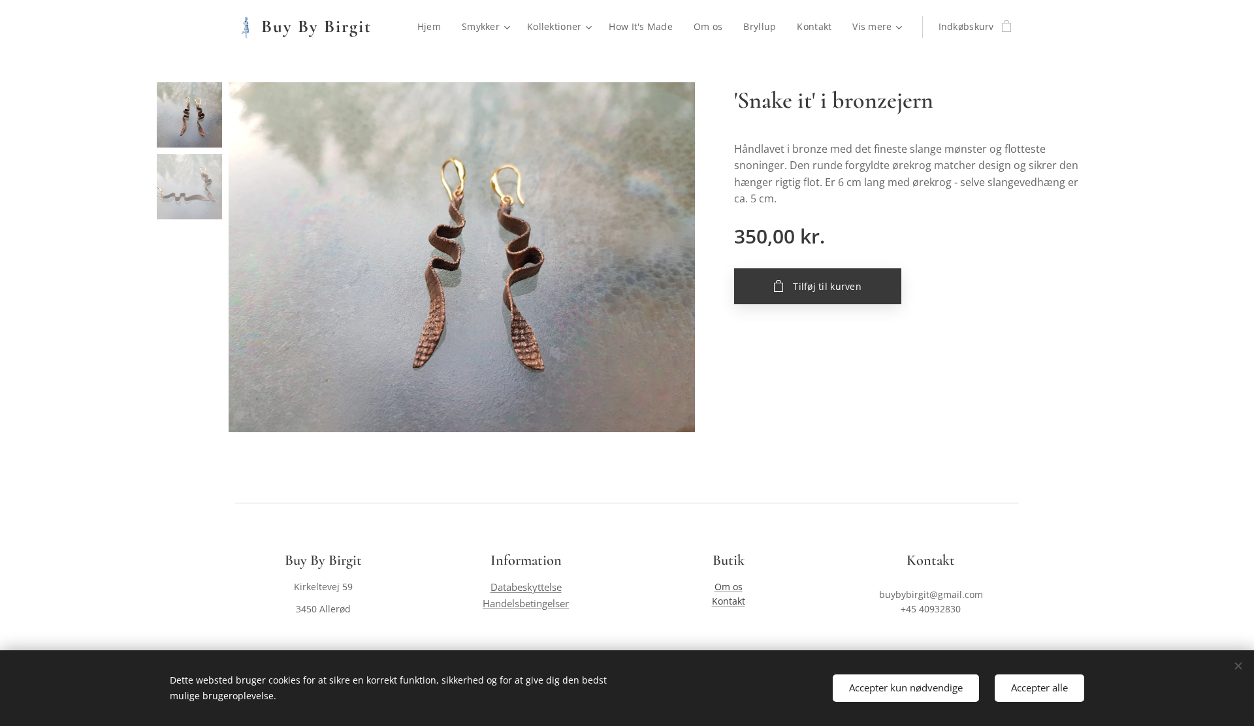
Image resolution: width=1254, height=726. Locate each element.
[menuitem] (432, 26)
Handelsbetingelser (526, 603)
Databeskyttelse (526, 587)
